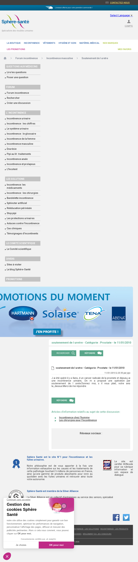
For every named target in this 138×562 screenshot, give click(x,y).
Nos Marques (110, 43)
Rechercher (13, 98)
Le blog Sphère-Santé (18, 269)
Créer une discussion (18, 103)
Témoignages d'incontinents (22, 233)
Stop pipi (11, 213)
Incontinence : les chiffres (21, 123)
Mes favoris (124, 49)
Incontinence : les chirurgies (22, 193)
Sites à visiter (14, 264)
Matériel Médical (89, 43)
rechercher (63, 353)
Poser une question (17, 77)
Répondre (90, 353)
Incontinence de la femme (21, 138)
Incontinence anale (17, 159)
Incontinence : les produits (114, 529)
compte (129, 26)
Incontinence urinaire (18, 118)
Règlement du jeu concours (97, 534)
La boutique (14, 43)
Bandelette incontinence (20, 198)
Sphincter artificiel (17, 203)
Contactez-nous (120, 2)
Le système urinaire (17, 128)
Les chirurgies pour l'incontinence (78, 420)
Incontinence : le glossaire (21, 133)
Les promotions (16, 49)
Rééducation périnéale (19, 208)
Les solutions (15, 179)
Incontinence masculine (20, 143)
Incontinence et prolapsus (21, 164)
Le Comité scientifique (19, 249)
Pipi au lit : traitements (19, 154)
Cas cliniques (14, 228)
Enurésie (11, 149)
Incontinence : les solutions (84, 529)
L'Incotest (12, 169)
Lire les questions (16, 72)
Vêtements (49, 43)
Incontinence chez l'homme (74, 417)
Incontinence (32, 43)
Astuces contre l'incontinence (23, 223)
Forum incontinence (18, 93)
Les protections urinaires (20, 218)
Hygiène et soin (67, 43)
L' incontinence (16, 112)
